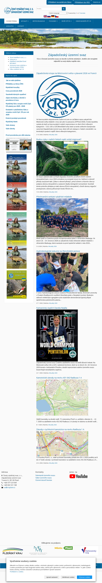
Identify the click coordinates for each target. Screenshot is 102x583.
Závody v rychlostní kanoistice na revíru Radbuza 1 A (60, 429)
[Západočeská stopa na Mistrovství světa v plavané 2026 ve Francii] (58, 96)
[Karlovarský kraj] (89, 550)
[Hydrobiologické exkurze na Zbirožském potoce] (62, 272)
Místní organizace (39, 21)
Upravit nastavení (51, 577)
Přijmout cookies (84, 577)
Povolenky (53, 21)
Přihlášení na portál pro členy (59, 2)
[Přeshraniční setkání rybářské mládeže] (62, 218)
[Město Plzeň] (64, 548)
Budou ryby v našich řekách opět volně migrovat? (58, 139)
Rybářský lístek (11, 122)
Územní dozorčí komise (43, 480)
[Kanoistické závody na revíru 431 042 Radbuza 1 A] (62, 397)
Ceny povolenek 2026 (14, 91)
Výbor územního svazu (43, 478)
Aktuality (24, 21)
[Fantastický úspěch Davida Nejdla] (57, 335)
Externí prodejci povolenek (16, 118)
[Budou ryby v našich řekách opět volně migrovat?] (62, 158)
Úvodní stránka (11, 21)
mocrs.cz (96, 2)
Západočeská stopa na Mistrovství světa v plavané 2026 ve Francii (66, 73)
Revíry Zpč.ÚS (66, 21)
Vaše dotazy (10, 125)
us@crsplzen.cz (9, 487)
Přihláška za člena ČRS (14, 84)
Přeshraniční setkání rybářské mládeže (54, 196)
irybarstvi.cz (13, 59)
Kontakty (21, 26)
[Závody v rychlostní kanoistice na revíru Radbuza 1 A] (62, 443)
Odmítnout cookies (68, 577)
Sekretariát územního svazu (45, 475)
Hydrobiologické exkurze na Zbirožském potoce (58, 251)
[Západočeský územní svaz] (18, 10)
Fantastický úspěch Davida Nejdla (51, 308)
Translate (82, 13)
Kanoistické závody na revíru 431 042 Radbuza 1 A (59, 377)
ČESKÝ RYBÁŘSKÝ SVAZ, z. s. (18, 57)
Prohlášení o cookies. (17, 572)
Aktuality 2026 (53, 134)
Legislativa (10, 26)
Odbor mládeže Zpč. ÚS (83, 21)
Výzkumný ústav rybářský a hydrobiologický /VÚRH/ (18, 66)
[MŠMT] (38, 550)
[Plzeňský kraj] (13, 551)
